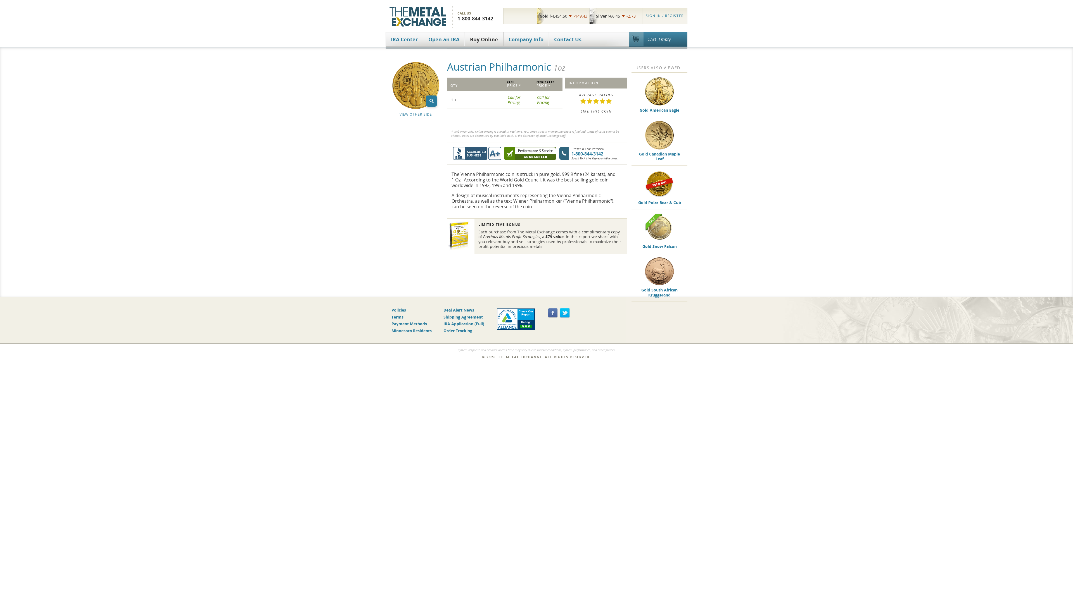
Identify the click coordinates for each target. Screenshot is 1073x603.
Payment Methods (409, 323)
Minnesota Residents (411, 330)
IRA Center (404, 39)
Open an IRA (443, 39)
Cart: (659, 39)
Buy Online (484, 39)
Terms (397, 317)
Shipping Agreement (463, 317)
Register (665, 15)
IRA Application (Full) (463, 323)
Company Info (526, 39)
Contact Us (567, 39)
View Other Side (416, 114)
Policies (398, 310)
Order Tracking (457, 330)
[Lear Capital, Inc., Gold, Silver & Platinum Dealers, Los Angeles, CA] (520, 16)
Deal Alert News (458, 310)
